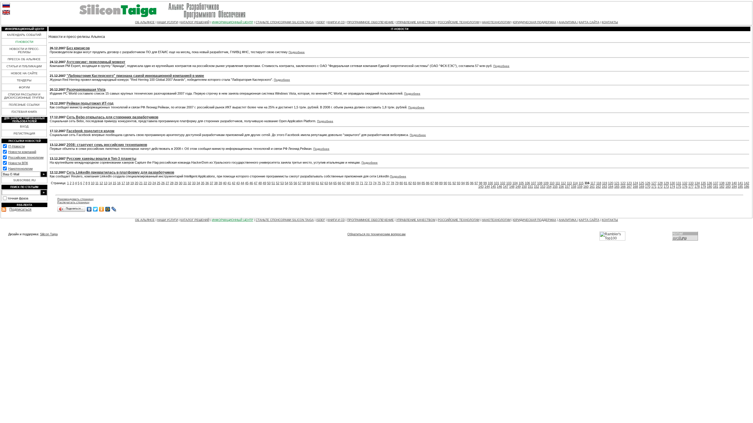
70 (357, 183)
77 (388, 183)
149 (518, 186)
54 (286, 183)
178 (697, 186)
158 (573, 186)
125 (641, 183)
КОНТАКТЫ (610, 22)
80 (401, 183)
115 (581, 183)
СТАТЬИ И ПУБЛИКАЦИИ (24, 66)
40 (224, 183)
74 (374, 183)
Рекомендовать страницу (75, 199)
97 (476, 183)
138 (721, 183)
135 (703, 183)
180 (709, 186)
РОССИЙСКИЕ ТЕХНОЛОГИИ (458, 22)
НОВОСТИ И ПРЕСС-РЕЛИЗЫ (24, 50)
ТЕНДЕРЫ (24, 80)
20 (136, 183)
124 (635, 183)
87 (432, 183)
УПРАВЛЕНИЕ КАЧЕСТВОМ (415, 22)
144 (487, 186)
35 (202, 183)
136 (709, 183)
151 (530, 186)
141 (740, 183)
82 (410, 183)
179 (703, 186)
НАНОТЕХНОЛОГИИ (496, 22)
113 (569, 183)
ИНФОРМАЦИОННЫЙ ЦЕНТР (232, 22)
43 (238, 183)
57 (299, 183)
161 (592, 186)
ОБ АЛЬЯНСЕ (145, 22)
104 (515, 183)
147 (505, 186)
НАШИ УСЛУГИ (167, 22)
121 (616, 183)
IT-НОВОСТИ (24, 41)
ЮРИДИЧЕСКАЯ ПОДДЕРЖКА (534, 22)
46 (251, 183)
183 (728, 186)
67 (344, 183)
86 (427, 183)
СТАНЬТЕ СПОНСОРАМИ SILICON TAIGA (285, 22)
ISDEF (320, 22)
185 (740, 186)
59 (308, 183)
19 (132, 183)
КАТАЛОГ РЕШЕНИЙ (194, 22)
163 (604, 186)
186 (746, 186)
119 (604, 183)
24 (154, 183)
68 (348, 183)
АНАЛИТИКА (568, 22)
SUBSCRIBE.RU (24, 180)
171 (654, 186)
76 (383, 183)
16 (119, 183)
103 (509, 183)
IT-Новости (16, 146)
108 (539, 183)
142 (746, 183)
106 (527, 183)
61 (317, 183)
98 (480, 183)
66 (339, 183)
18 (127, 183)
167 (629, 186)
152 (536, 186)
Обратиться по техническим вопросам (376, 234)
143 (481, 186)
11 (97, 183)
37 (211, 183)
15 (114, 183)
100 (490, 183)
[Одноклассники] (102, 209)
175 (678, 186)
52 (277, 183)
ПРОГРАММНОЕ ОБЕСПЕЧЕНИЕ (370, 22)
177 (691, 186)
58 (304, 183)
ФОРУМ (24, 87)
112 (563, 183)
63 (326, 183)
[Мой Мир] (108, 209)
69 (352, 183)
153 (542, 186)
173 (666, 186)
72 (366, 183)
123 (629, 183)
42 (233, 183)
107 (533, 183)
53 (282, 183)
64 (330, 183)
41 (229, 183)
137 (715, 183)
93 (458, 183)
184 (734, 186)
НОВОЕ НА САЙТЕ (24, 73)
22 (145, 183)
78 (392, 183)
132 (684, 183)
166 (623, 186)
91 (450, 183)
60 (313, 183)
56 (295, 183)
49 (264, 183)
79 (397, 183)
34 (198, 183)
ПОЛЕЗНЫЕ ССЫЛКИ (24, 104)
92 (454, 183)
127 (654, 183)
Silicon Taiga (49, 234)
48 (260, 183)
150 (524, 186)
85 (423, 183)
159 (579, 186)
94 (463, 183)
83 (414, 183)
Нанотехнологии (20, 168)
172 (660, 186)
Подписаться (20, 209)
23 (149, 183)
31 (185, 183)
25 (158, 183)
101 (496, 183)
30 (180, 183)
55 (291, 183)
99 (485, 183)
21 (141, 183)
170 (647, 186)
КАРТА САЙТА (589, 22)
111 (557, 183)
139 (728, 183)
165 (616, 186)
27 (167, 183)
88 (436, 183)
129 (666, 183)
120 (610, 183)
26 (163, 183)
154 (549, 186)
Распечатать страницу (73, 202)
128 (660, 183)
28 (172, 183)
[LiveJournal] (114, 209)
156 (561, 186)
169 (641, 186)
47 (255, 183)
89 (441, 183)
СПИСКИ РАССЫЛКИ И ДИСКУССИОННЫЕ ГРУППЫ (24, 96)
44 (242, 183)
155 (555, 186)
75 (379, 183)
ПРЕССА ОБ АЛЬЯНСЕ (24, 59)
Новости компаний (22, 152)
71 (361, 183)
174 (672, 186)
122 (623, 183)
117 (592, 183)
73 (370, 183)
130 (672, 183)
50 (269, 183)
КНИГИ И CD (336, 22)
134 (697, 183)
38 (216, 183)
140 (734, 183)
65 (335, 183)
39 (220, 183)
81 (405, 183)
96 (472, 183)
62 (322, 183)
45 (247, 183)
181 (715, 186)
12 (101, 183)
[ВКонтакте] (89, 209)
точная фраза (18, 198)
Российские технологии (26, 157)
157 (567, 186)
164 (610, 186)
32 (189, 183)
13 (105, 183)
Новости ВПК (18, 163)
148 (511, 186)
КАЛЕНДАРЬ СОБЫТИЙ (24, 34)
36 (207, 183)
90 (445, 183)
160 (586, 186)
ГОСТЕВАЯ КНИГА (24, 111)
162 (598, 186)
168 (635, 186)
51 (273, 183)
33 (194, 183)
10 (92, 183)
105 (521, 183)
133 (691, 183)
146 (499, 186)
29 (176, 183)
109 (546, 183)
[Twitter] (95, 209)
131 (678, 183)
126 (647, 183)
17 (123, 183)
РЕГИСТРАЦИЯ (24, 133)
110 (551, 183)
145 (493, 186)
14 (110, 183)
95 (467, 183)
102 (502, 183)
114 (575, 183)
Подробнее (297, 52)
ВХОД (24, 126)
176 (684, 186)
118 (598, 183)
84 (419, 183)
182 (721, 186)
